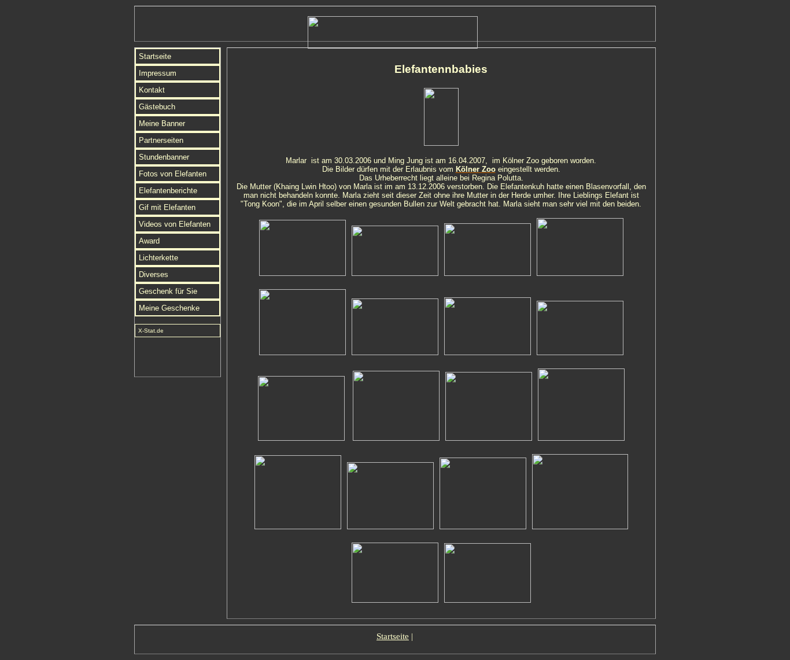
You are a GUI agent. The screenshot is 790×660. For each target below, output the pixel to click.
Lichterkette (158, 257)
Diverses (153, 274)
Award (149, 241)
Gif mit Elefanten (167, 207)
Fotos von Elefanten (172, 173)
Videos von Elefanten (175, 224)
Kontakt (152, 90)
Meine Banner (162, 123)
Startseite (155, 56)
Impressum (157, 73)
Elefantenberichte (168, 190)
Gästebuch (157, 106)
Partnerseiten (161, 140)
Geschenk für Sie (168, 291)
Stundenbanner (164, 157)
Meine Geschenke (169, 308)
